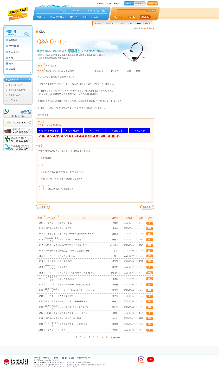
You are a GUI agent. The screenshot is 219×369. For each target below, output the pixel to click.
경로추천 (63, 267)
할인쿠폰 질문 (65, 261)
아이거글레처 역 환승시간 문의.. (74, 301)
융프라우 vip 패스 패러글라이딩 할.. (75, 284)
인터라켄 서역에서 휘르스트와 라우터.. (77, 233)
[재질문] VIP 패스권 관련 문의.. (73, 245)
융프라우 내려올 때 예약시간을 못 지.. (76, 273)
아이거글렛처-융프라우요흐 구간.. (74, 307)
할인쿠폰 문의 (65, 223)
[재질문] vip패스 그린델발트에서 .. (75, 250)
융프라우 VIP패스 (67, 228)
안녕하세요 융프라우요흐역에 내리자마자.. (78, 290)
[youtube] (150, 362)
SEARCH (151, 11)
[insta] (141, 362)
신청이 (62, 330)
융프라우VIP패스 (67, 256)
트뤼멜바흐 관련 (66, 296)
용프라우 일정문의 (67, 278)
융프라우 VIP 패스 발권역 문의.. (73, 324)
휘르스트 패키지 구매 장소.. (72, 239)
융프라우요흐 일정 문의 (70, 318)
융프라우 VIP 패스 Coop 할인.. (73, 313)
